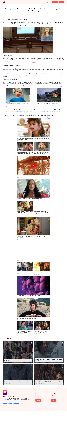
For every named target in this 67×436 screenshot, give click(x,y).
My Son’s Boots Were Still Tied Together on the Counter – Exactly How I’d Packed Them (48, 382)
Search (36, 397)
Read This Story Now (8, 396)
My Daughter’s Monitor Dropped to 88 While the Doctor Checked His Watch (48, 360)
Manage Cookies (54, 397)
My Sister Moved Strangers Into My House (13, 360)
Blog (36, 395)
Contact (55, 1)
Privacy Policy (53, 393)
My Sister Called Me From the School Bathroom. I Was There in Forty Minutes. (17, 382)
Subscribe (61, 1)
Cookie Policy (53, 395)
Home (36, 393)
